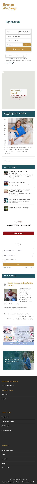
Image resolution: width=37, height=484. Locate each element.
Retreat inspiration (27, 176)
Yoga (16, 202)
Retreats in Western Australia (18, 207)
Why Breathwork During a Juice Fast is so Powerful (19, 190)
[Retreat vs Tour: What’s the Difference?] (6, 173)
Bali (18, 201)
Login (18, 264)
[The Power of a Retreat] (6, 183)
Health (23, 193)
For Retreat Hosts (8, 421)
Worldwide (12, 202)
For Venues (5, 426)
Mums (26, 184)
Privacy (18, 482)
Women (16, 185)
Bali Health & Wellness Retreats (19, 199)
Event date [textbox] (9, 56)
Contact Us (5, 468)
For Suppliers (6, 430)
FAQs (3, 463)
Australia (19, 175)
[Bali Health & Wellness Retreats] (6, 200)
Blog (3, 454)
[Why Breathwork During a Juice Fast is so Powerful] (6, 191)
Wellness (11, 177)
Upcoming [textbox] (20, 56)
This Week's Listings (24, 201)
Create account (7, 267)
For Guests (5, 417)
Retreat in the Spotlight (15, 176)
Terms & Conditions (9, 482)
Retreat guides (29, 175)
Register (4, 394)
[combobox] (10, 56)
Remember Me (10, 259)
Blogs (23, 175)
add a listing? (9, 63)
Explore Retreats (7, 450)
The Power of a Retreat (17, 182)
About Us (5, 459)
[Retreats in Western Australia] (6, 208)
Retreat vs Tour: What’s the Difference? (18, 172)
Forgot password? (29, 267)
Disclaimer (25, 482)
